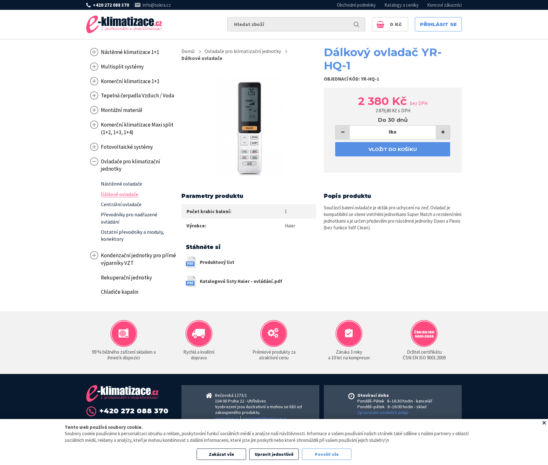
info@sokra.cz (157, 5)
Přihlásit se (438, 24)
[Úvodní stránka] (124, 24)
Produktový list (217, 262)
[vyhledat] (356, 24)
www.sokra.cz (226, 418)
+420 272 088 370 (111, 5)
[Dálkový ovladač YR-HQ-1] (248, 126)
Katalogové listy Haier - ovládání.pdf (241, 281)
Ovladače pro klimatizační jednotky (243, 51)
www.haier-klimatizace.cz (264, 418)
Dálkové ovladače (201, 58)
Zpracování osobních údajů (382, 412)
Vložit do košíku (393, 149)
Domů (188, 51)
